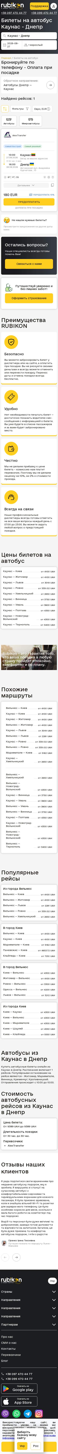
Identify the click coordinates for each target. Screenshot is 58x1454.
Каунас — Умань (13, 604)
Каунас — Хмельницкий (18, 593)
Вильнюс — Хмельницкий (15, 776)
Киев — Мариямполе (16, 1023)
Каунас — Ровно (13, 588)
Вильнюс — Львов (17, 735)
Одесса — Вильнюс (15, 989)
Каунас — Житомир (15, 576)
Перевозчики (11, 1354)
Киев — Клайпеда (14, 1034)
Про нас (7, 1336)
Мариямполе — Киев (19, 752)
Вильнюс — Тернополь (13, 845)
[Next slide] (16, 1257)
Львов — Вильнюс (14, 995)
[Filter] (5, 108)
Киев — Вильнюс (13, 972)
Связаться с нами (29, 263)
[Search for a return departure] (50, 85)
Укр (52, 1280)
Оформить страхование (29, 298)
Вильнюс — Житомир (19, 724)
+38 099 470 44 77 (44, 12)
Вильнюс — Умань (17, 806)
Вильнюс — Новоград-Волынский (13, 786)
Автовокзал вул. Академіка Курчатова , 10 (35, 169)
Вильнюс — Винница (19, 811)
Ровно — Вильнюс (14, 983)
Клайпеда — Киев (14, 955)
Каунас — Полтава (14, 610)
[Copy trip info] (52, 185)
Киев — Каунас (12, 1011)
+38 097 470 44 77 (13, 12)
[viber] (5, 1414)
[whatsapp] (16, 1414)
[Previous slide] (5, 1257)
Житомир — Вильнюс (16, 978)
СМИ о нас (8, 1342)
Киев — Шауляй (13, 1028)
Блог (4, 1360)
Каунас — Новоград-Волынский (16, 617)
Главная (6, 58)
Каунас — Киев (12, 571)
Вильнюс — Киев (16, 708)
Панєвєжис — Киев (15, 950)
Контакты (8, 1348)
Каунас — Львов (13, 582)
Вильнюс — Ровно (17, 747)
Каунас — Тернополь (16, 624)
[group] (29, 1213)
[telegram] (28, 1414)
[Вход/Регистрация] (53, 6)
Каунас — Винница (15, 599)
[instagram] (39, 1414)
